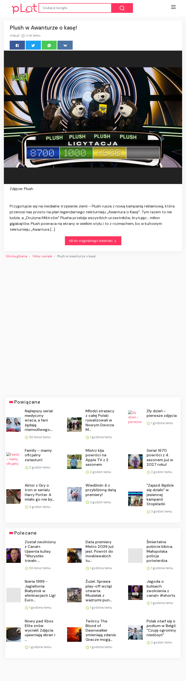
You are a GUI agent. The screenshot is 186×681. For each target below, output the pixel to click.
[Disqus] (93, 325)
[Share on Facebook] (17, 45)
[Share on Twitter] (33, 45)
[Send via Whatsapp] (49, 45)
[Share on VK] (65, 45)
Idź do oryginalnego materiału (91, 241)
